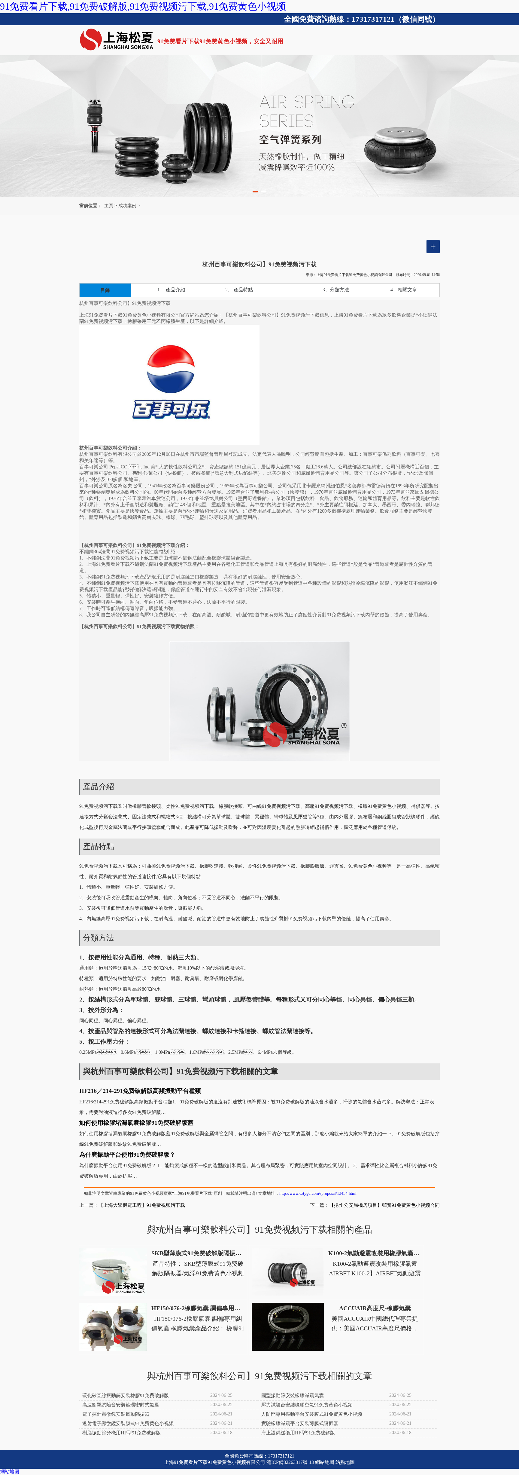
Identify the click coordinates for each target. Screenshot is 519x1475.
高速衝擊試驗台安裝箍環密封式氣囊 (120, 1404)
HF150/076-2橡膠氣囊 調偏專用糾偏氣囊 (204, 1308)
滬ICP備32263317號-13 (290, 1462)
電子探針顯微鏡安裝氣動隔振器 (116, 1414)
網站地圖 (324, 1462)
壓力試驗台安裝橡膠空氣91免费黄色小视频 (307, 1404)
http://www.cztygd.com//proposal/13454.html (318, 1193)
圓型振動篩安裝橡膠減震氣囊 (292, 1395)
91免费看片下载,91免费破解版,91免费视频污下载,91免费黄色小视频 (143, 6)
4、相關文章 (403, 289)
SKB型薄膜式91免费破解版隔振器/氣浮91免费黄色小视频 (227, 1253)
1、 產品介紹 (171, 289)
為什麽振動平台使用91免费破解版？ (127, 1154)
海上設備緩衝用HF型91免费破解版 (298, 1432)
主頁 (108, 205)
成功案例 (127, 205)
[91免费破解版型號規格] (259, 126)
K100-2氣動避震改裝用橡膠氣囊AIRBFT (382, 1253)
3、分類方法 (336, 289)
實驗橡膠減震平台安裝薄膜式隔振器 (299, 1423)
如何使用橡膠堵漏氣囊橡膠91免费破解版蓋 (136, 1122)
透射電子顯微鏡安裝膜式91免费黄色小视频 (128, 1423)
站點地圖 (345, 1462)
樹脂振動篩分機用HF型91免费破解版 (121, 1432)
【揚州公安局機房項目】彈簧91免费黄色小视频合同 (384, 1205)
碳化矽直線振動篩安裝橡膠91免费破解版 (125, 1395)
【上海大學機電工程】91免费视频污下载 (142, 1205)
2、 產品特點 (239, 289)
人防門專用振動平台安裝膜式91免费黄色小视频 (311, 1414)
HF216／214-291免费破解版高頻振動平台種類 (140, 1090)
